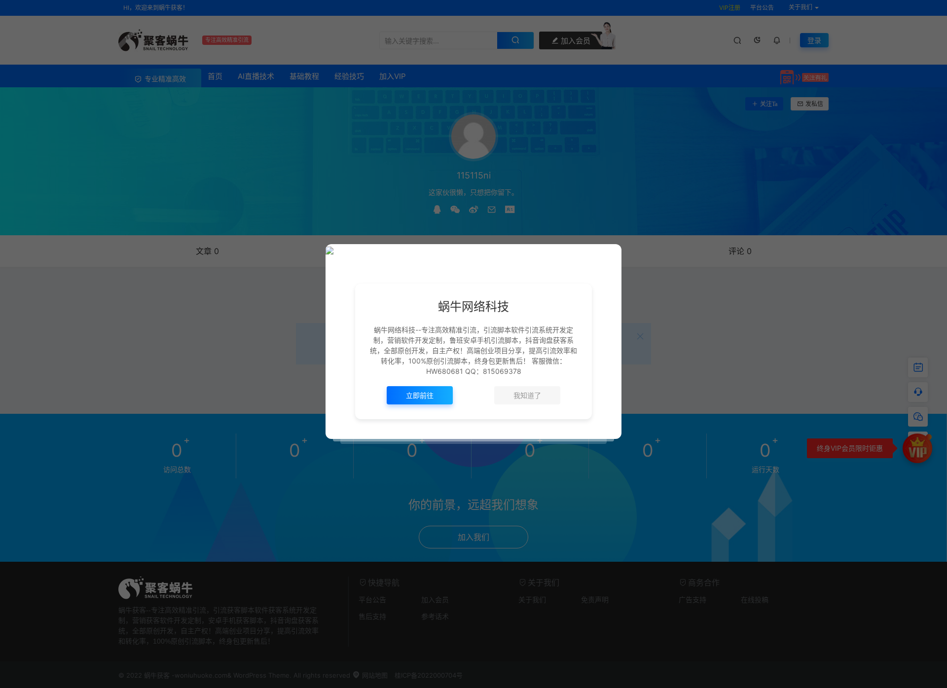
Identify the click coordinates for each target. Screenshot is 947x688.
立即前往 (420, 395)
